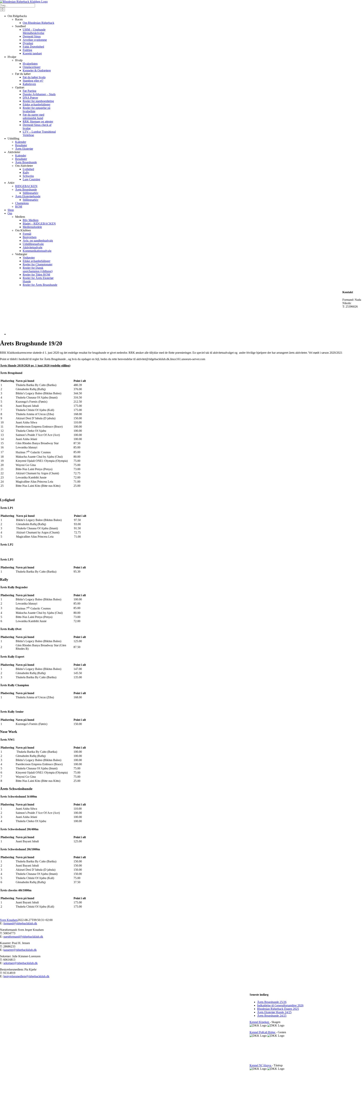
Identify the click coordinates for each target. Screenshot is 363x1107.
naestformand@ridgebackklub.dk (23, 936)
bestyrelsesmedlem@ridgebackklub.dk (26, 976)
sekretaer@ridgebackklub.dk (20, 963)
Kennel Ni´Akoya (261, 1065)
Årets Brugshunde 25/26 (271, 1002)
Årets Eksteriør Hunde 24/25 (274, 1012)
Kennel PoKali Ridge (263, 1032)
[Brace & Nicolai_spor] (41, 334)
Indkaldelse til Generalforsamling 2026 (280, 1005)
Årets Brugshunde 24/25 (271, 1015)
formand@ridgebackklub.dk (20, 923)
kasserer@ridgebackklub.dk (20, 949)
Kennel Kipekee (260, 1022)
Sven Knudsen (9, 920)
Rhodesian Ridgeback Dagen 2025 (278, 1008)
